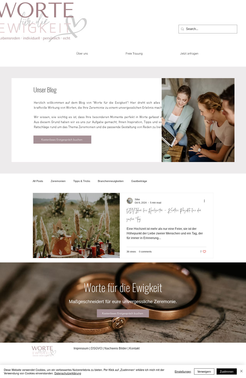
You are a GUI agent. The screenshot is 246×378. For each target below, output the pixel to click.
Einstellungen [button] (183, 371)
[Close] (241, 371)
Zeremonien (58, 181)
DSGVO (97, 348)
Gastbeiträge (139, 181)
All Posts (38, 181)
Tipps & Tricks (81, 181)
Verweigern (204, 371)
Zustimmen (227, 371)
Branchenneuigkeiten (111, 181)
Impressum (81, 348)
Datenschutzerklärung (67, 373)
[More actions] (205, 201)
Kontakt (134, 348)
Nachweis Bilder (115, 348)
